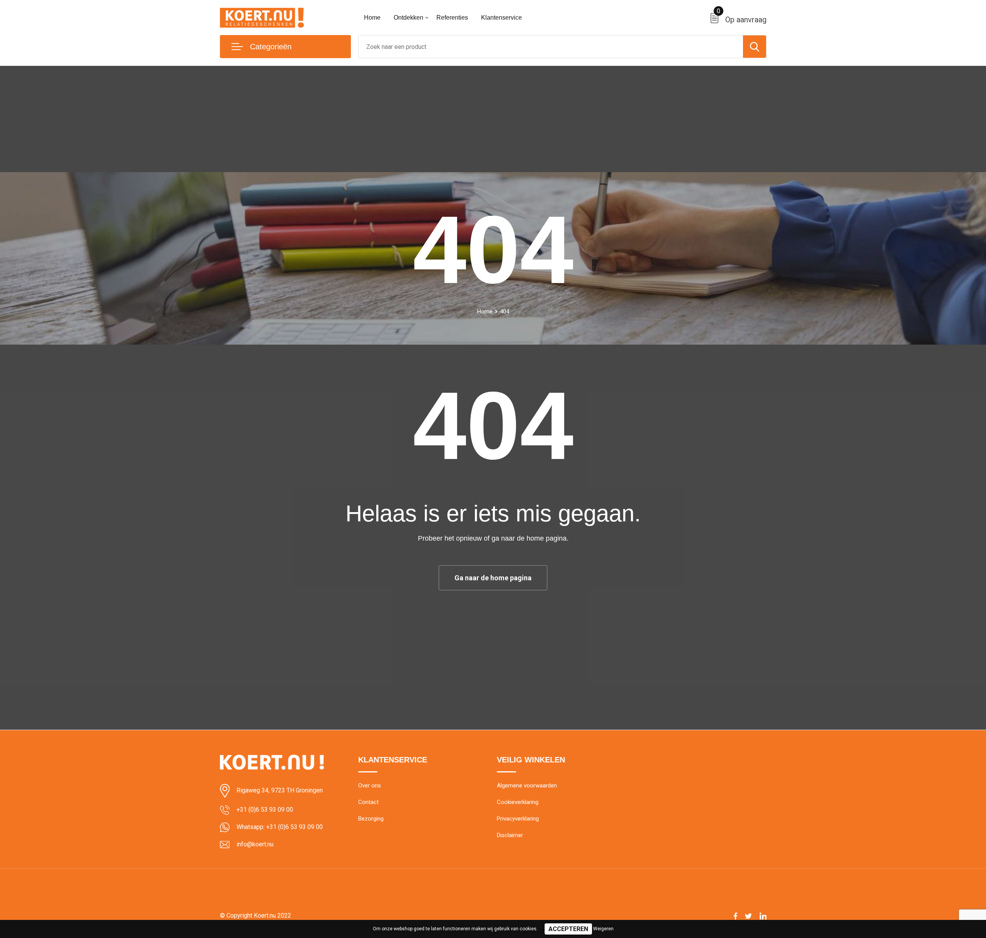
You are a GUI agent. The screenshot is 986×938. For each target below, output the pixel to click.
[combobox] (551, 46)
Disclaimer (510, 835)
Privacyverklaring (518, 818)
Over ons (369, 785)
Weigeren (603, 928)
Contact (368, 802)
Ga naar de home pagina (493, 578)
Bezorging (371, 818)
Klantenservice (501, 17)
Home (372, 17)
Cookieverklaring (517, 802)
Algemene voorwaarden (527, 785)
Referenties (452, 17)
